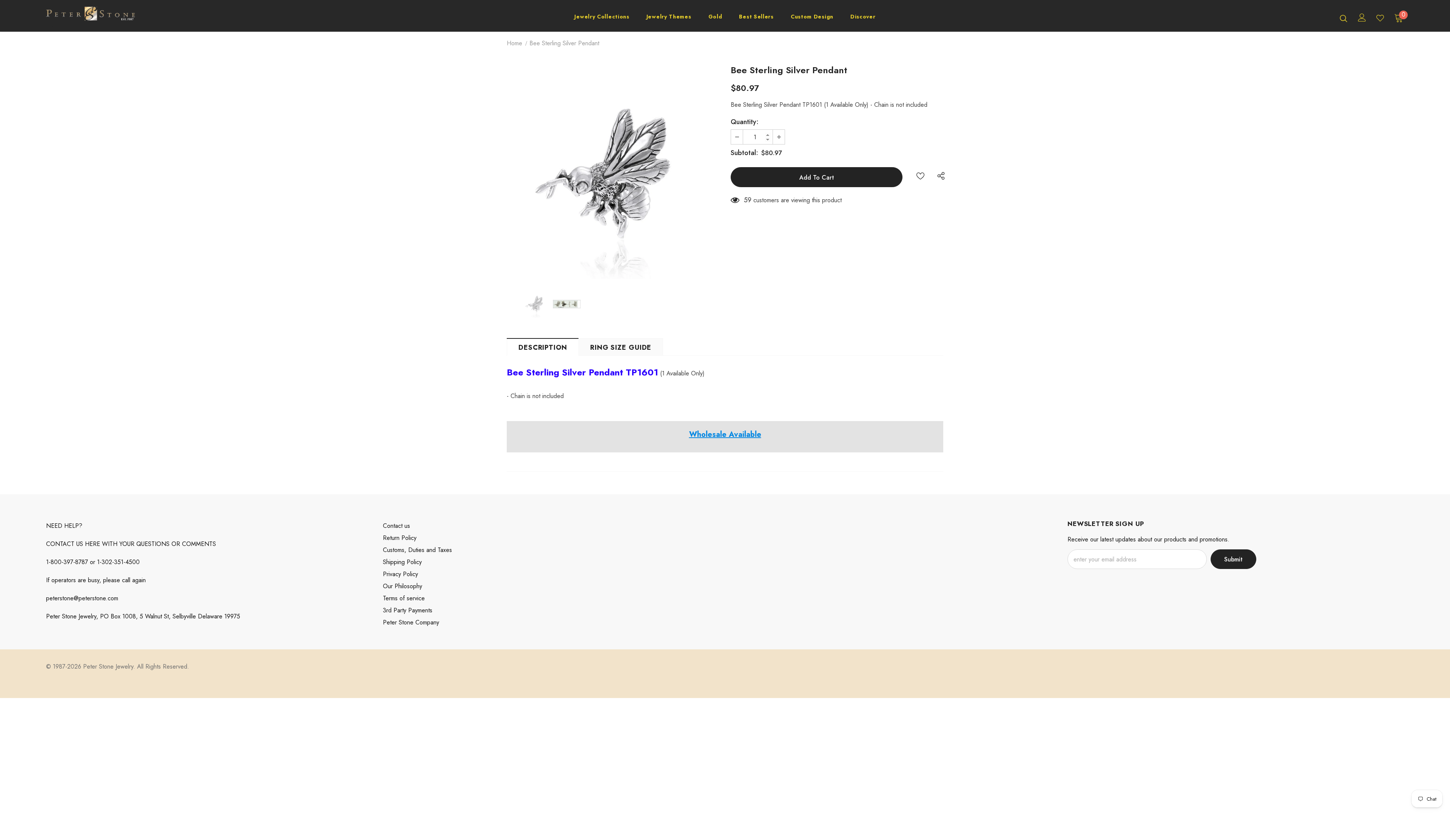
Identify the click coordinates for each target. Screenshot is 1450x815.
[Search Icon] (1343, 18)
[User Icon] (1362, 17)
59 (747, 200)
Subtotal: (744, 152)
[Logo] (90, 18)
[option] (613, 172)
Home (514, 43)
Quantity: (745, 121)
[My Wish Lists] (1380, 18)
